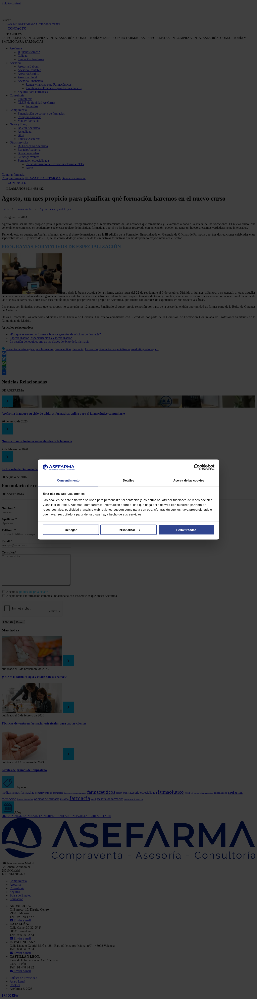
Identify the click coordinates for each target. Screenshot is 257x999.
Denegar (71, 529)
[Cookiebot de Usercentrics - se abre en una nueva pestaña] (196, 467)
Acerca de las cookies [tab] (188, 480)
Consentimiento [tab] (68, 480)
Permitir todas (186, 529)
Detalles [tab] (128, 480)
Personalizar (126, 529)
